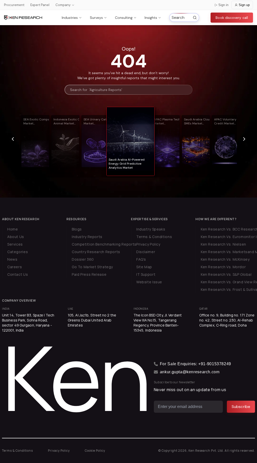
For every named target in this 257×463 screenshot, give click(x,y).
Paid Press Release (89, 274)
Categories (17, 251)
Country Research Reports (96, 251)
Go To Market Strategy (92, 266)
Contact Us (17, 274)
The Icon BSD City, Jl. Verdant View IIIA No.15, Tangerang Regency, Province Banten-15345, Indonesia (158, 323)
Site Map (144, 266)
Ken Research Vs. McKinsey (225, 259)
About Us (15, 236)
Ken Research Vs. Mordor (223, 266)
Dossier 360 (83, 259)
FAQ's (141, 259)
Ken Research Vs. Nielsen (223, 244)
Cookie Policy (95, 450)
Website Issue (149, 282)
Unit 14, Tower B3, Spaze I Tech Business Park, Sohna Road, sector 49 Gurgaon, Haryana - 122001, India (28, 323)
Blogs (77, 229)
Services (15, 244)
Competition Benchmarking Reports (104, 244)
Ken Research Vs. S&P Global (226, 274)
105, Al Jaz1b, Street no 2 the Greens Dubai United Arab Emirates (92, 320)
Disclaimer (145, 251)
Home (12, 229)
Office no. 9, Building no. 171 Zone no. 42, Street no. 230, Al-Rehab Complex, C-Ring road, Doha (227, 320)
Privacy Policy (148, 244)
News (12, 259)
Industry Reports (87, 236)
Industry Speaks (150, 229)
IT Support (145, 274)
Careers (14, 266)
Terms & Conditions (154, 236)
